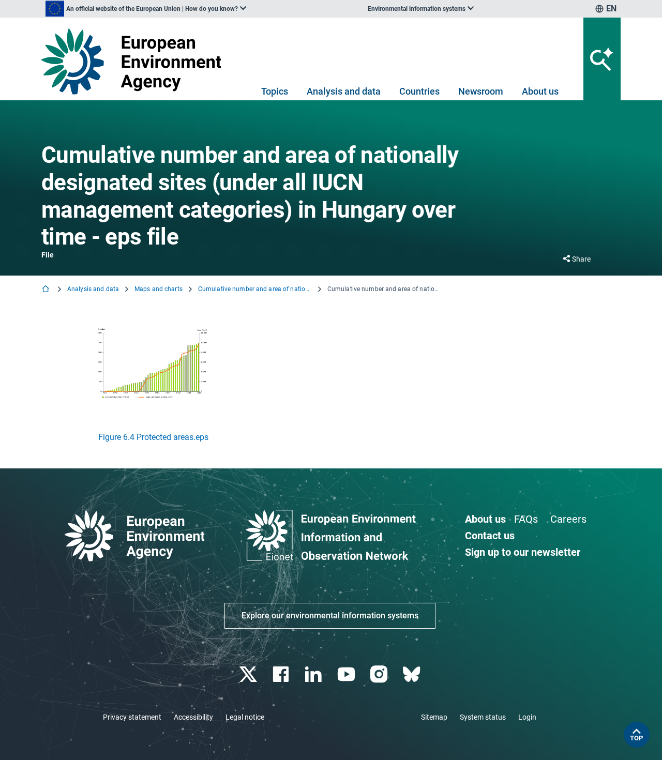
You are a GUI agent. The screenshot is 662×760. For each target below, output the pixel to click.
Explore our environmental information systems (330, 615)
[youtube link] (347, 674)
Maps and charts (158, 289)
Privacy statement (132, 717)
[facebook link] (282, 674)
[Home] (46, 289)
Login (527, 717)
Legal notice (244, 717)
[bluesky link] (412, 674)
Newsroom (480, 91)
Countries (419, 91)
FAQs (526, 519)
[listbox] (145, 9)
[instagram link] (380, 674)
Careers (568, 519)
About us (540, 91)
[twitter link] (249, 674)
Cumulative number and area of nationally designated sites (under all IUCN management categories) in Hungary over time (255, 289)
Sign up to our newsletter (522, 552)
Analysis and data (344, 91)
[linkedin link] (315, 674)
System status (483, 717)
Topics (274, 91)
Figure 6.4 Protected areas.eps (153, 437)
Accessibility (193, 717)
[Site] (135, 61)
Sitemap (434, 717)
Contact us (490, 535)
